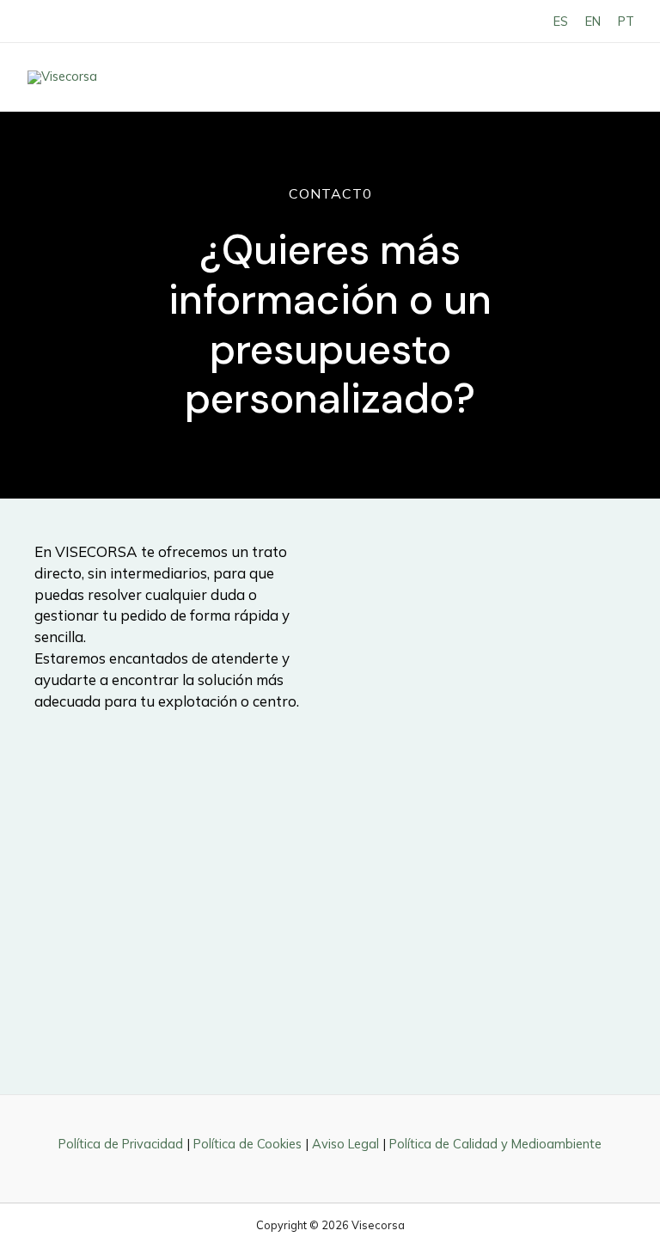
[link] (560, 21)
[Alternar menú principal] (613, 77)
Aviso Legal (345, 1144)
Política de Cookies (247, 1144)
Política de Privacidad (120, 1144)
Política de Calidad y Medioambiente (495, 1144)
